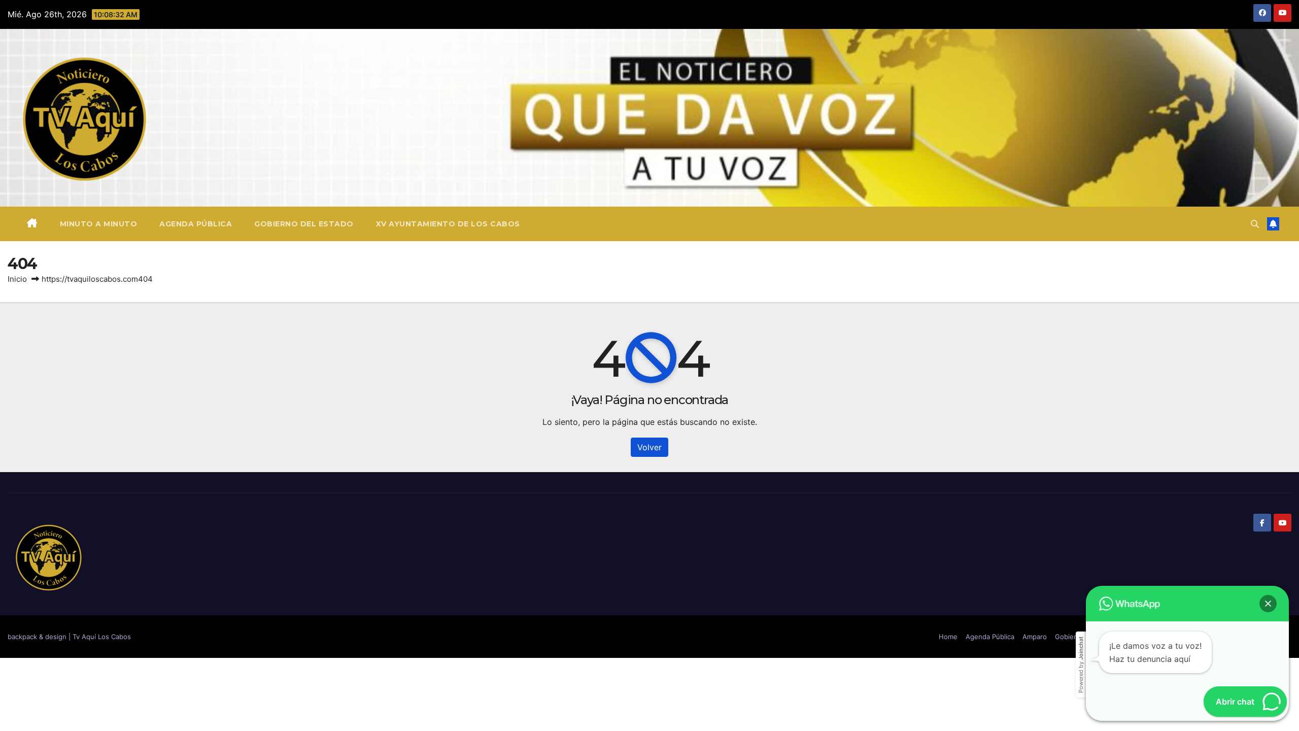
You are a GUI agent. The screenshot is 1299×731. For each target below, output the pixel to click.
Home (948, 637)
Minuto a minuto (99, 223)
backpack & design (38, 637)
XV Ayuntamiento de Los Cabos (448, 223)
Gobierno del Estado (304, 223)
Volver (649, 447)
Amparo (1034, 637)
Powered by (1080, 665)
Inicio (17, 279)
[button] (1255, 224)
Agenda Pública (195, 223)
